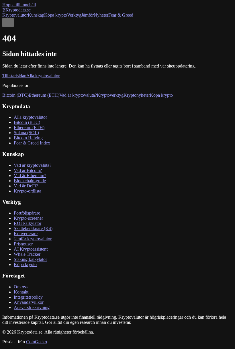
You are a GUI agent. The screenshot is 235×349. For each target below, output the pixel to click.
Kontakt (21, 291)
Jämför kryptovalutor (33, 238)
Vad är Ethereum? (30, 175)
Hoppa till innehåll (19, 4)
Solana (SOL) (26, 132)
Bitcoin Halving (28, 137)
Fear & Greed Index (32, 142)
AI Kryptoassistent (31, 249)
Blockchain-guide (30, 180)
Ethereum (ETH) (44, 95)
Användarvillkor (29, 302)
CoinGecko (36, 341)
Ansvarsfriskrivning (32, 307)
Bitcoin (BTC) (15, 95)
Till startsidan (14, 75)
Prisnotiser (23, 243)
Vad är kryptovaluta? (78, 95)
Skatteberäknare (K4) (33, 228)
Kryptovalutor (15, 15)
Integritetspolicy (28, 297)
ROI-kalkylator (27, 223)
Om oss (21, 286)
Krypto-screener (28, 218)
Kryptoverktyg (110, 95)
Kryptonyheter (137, 95)
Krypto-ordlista (27, 191)
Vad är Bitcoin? (28, 170)
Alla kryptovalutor (43, 75)
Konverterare (26, 233)
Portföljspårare (27, 213)
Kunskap (36, 15)
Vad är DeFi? (26, 185)
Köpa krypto (55, 15)
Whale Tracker (27, 254)
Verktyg (74, 15)
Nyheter (101, 15)
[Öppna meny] (8, 22)
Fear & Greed (120, 15)
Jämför (87, 15)
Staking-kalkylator (30, 259)
